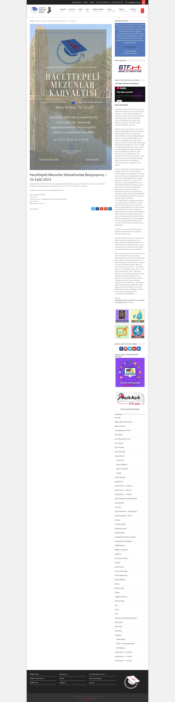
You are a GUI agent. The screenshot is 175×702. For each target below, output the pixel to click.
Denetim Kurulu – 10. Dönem (123, 486)
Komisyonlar (120, 460)
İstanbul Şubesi (119, 567)
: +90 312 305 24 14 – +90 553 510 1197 (110, 2)
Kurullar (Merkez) (120, 580)
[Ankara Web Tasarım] (91, 699)
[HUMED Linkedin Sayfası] (139, 348)
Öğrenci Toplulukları (122, 469)
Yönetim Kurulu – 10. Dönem (123, 652)
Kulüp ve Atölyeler (121, 464)
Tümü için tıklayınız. (130, 47)
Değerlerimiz (119, 481)
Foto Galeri (118, 507)
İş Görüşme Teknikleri (121, 558)
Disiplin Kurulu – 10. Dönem (123, 490)
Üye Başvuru (63, 674)
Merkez (117, 584)
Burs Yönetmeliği (120, 452)
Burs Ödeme (119, 435)
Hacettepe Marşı (120, 533)
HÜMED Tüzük (34, 683)
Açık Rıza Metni (120, 639)
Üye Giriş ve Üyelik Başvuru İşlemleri (126, 618)
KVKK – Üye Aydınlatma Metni (125, 643)
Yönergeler (118, 635)
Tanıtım (92, 2)
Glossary (117, 520)
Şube (116, 605)
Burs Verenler (119, 443)
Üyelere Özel (119, 622)
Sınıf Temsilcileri (119, 601)
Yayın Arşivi (118, 631)
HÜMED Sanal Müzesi (121, 550)
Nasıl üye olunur (119, 588)
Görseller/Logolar (120, 524)
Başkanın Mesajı (120, 426)
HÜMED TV (118, 554)
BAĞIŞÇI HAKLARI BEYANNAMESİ (130, 409)
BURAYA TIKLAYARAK (67, 186)
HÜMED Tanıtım (34, 674)
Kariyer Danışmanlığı (121, 571)
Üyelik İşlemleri (76, 2)
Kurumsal (72, 10)
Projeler (118, 473)
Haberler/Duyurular (121, 528)
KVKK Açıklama (120, 648)
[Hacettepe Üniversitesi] (142, 11)
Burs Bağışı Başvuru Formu (123, 430)
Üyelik (80, 10)
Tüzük (116, 614)
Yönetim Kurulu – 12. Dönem (123, 661)
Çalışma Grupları (98, 10)
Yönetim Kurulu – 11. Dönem (123, 656)
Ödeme (85, 2)
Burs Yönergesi (119, 447)
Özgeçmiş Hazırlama (121, 597)
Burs (87, 10)
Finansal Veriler (119, 503)
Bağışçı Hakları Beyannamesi (123, 422)
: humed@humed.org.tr (133, 2)
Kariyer (111, 10)
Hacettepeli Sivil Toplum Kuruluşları (125, 537)
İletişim (134, 10)
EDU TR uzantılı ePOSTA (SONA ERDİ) (126, 498)
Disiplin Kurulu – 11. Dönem (123, 494)
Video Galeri (118, 626)
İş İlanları (117, 562)
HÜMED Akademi (120, 545)
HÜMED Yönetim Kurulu (37, 678)
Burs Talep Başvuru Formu (123, 439)
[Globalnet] (130, 372)
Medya (123, 10)
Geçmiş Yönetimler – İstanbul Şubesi (126, 511)
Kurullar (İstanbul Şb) (121, 575)
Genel (37, 21)
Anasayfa (63, 10)
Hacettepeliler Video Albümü (123, 541)
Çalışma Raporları (120, 477)
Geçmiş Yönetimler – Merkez (123, 516)
